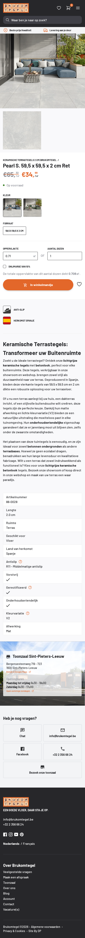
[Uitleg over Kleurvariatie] (28, 613)
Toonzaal (9, 882)
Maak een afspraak (16, 877)
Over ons (9, 888)
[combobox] (42, 20)
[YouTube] (16, 834)
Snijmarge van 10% (19, 266)
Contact (8, 904)
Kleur (6, 195)
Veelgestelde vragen (17, 872)
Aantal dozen (55, 248)
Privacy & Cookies (14, 931)
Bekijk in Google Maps (16, 672)
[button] (79, 284)
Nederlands (11, 843)
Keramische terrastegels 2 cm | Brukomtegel (30, 160)
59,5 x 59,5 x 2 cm (15, 230)
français (29, 843)
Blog (6, 893)
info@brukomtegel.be (18, 819)
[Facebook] (5, 834)
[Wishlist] (59, 8)
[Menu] (78, 8)
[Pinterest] (22, 834)
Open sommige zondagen (18, 691)
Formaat (8, 223)
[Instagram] (11, 834)
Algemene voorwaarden (45, 926)
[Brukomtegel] (16, 8)
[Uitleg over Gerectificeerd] (30, 587)
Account (9, 898)
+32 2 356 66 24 (13, 824)
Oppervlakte (11, 248)
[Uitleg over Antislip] (20, 561)
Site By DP (34, 931)
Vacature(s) (11, 909)
